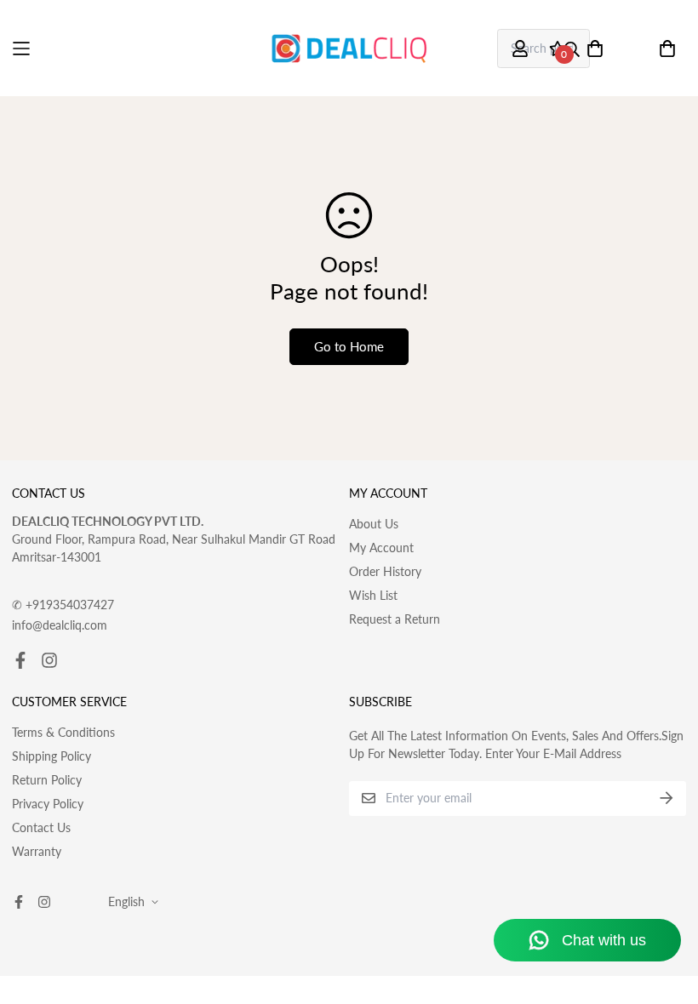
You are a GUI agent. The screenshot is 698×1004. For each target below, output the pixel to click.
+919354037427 (63, 604)
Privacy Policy (47, 803)
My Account (381, 547)
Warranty (36, 851)
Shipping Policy (51, 756)
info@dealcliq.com (59, 625)
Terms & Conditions (63, 732)
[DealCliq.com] (349, 48)
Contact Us (41, 827)
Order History (385, 571)
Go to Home (349, 346)
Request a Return (394, 619)
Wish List (373, 595)
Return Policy (47, 780)
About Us (373, 523)
